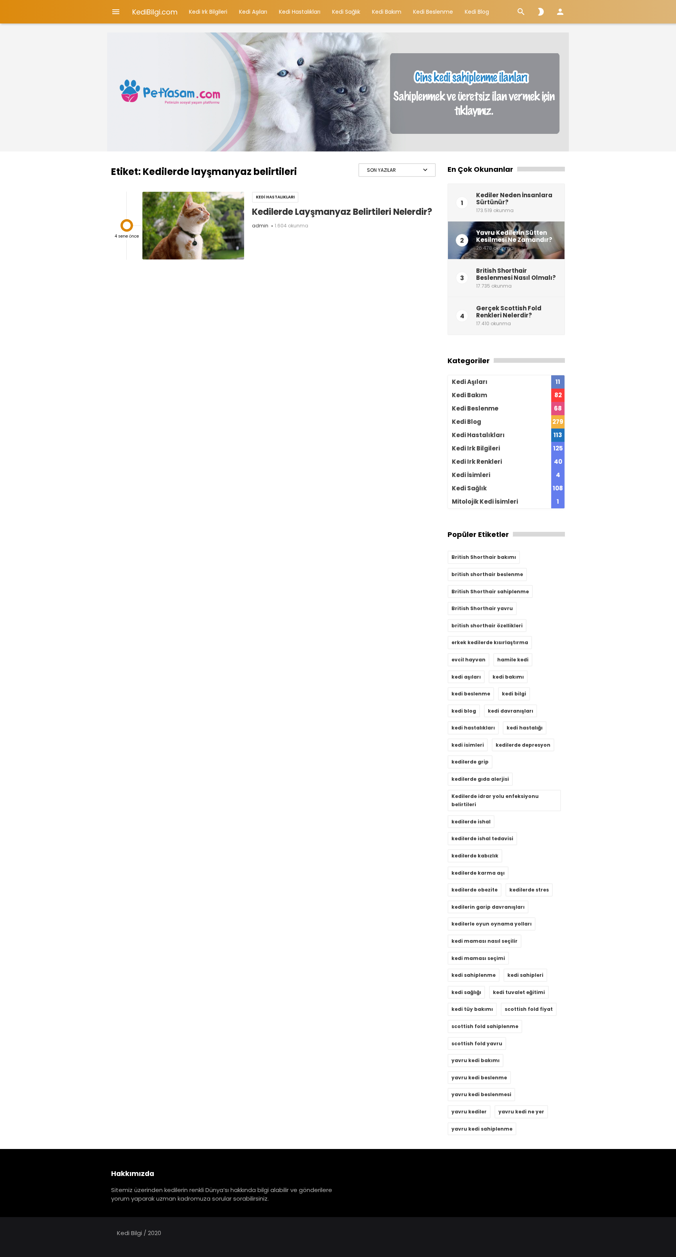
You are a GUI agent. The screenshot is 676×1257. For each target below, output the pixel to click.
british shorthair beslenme (487, 574)
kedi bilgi (514, 693)
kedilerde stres (529, 889)
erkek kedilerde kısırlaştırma (489, 642)
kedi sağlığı (466, 992)
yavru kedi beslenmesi (481, 1094)
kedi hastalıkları (473, 727)
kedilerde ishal (471, 821)
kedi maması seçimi (478, 958)
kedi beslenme (470, 693)
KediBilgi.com (155, 12)
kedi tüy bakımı (472, 1009)
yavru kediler (469, 1111)
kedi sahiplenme (473, 975)
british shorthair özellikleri (487, 625)
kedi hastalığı (525, 727)
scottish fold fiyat (529, 1009)
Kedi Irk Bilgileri (208, 12)
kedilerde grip (470, 761)
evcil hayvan (468, 659)
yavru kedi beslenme (479, 1077)
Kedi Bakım (386, 12)
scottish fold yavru (476, 1043)
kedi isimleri (467, 745)
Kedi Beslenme (433, 12)
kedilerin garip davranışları (488, 907)
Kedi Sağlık (346, 12)
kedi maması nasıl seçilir (484, 941)
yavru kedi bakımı (475, 1060)
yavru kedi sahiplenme (481, 1129)
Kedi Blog (477, 12)
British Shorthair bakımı (483, 557)
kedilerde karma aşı (478, 873)
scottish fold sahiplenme (484, 1026)
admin (260, 225)
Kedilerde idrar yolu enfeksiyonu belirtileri (495, 800)
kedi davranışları (510, 711)
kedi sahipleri (525, 975)
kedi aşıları (466, 677)
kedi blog (463, 711)
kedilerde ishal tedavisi (482, 838)
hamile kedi (513, 659)
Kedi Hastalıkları (299, 12)
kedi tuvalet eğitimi (519, 992)
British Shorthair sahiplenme (490, 591)
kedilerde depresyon (523, 745)
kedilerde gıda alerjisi (480, 779)
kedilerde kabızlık (474, 855)
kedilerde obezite (474, 889)
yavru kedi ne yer (521, 1111)
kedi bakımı (508, 677)
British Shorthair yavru (482, 608)
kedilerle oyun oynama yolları (491, 923)
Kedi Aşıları (253, 12)
